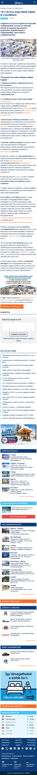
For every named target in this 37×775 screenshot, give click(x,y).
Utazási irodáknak (28, 756)
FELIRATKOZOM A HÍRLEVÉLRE (13, 706)
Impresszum (5, 740)
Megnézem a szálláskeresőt (11, 306)
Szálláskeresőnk (6, 101)
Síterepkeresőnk (14, 161)
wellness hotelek (30, 110)
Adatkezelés (18, 742)
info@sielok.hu (25, 252)
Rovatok (9, 8)
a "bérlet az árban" (14, 236)
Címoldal (3, 8)
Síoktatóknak (14, 758)
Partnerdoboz (31, 745)
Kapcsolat (18, 740)
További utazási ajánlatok (27, 496)
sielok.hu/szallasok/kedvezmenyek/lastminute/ (16, 222)
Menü (2, 2)
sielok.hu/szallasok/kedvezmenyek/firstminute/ (16, 218)
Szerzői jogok (31, 742)
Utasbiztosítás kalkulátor (18, 517)
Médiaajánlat (32, 740)
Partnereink (5, 745)
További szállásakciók (28, 594)
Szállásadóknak (6, 756)
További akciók (30, 640)
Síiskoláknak (5, 758)
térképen (18, 177)
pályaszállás (26, 108)
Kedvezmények (5, 152)
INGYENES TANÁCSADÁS (11, 601)
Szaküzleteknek (17, 756)
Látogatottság (5, 742)
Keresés (34, 2)
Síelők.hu (18, 2)
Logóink (18, 745)
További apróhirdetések (27, 665)
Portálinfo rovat (17, 8)
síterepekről (25, 163)
